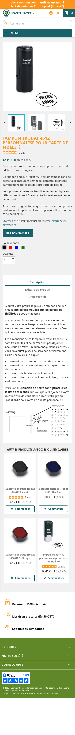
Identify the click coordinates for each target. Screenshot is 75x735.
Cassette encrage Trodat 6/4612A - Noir (20, 490)
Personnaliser (17, 233)
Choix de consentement (48, 693)
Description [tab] (37, 282)
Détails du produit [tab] (37, 290)
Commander (20, 508)
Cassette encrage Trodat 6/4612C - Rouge (20, 556)
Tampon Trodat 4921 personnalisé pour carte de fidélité (53, 558)
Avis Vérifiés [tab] (37, 297)
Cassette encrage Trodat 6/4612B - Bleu (53, 490)
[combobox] (37, 23)
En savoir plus (9, 220)
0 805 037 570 (29, 693)
